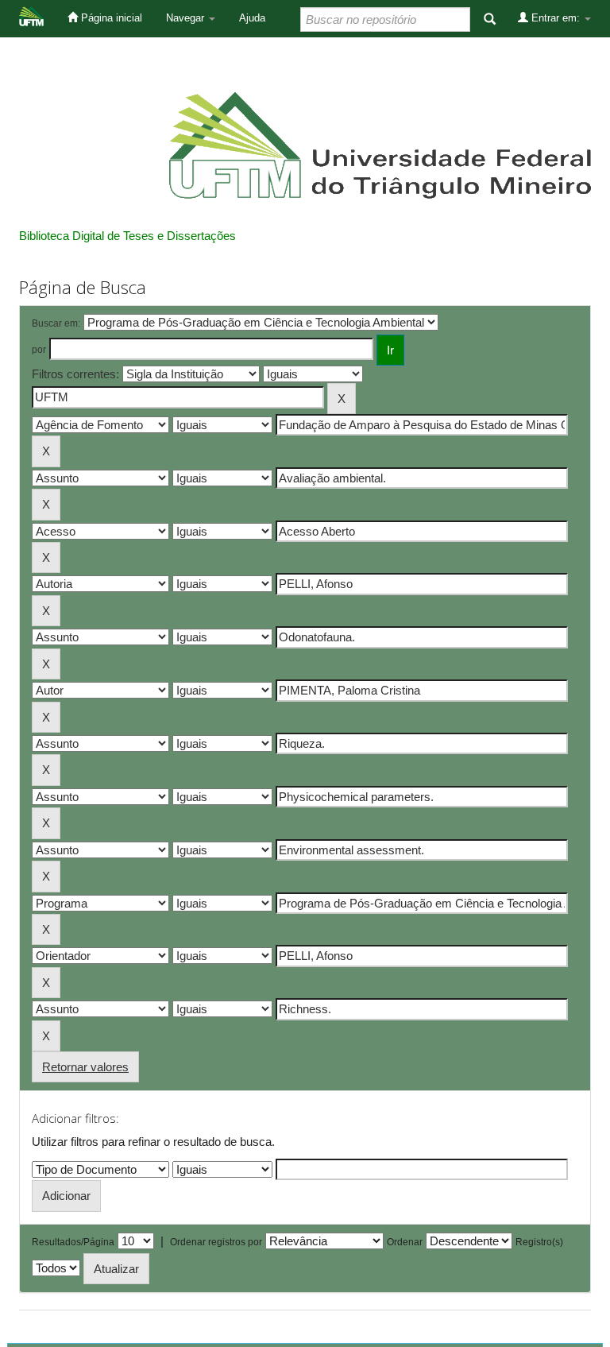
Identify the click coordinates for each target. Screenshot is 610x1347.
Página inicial (110, 18)
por (39, 349)
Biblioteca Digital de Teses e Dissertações (127, 235)
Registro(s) (539, 1242)
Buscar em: (56, 323)
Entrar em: (555, 18)
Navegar (186, 18)
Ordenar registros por (216, 1242)
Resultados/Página (73, 1242)
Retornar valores (85, 1067)
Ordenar (405, 1242)
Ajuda (252, 18)
